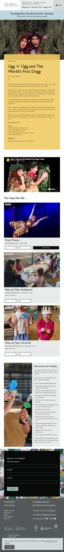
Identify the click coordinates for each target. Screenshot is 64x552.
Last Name (9, 478)
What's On (26, 7)
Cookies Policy (9, 502)
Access (36, 4)
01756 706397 (51, 510)
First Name (9, 469)
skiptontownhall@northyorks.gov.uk (46, 514)
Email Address (13, 461)
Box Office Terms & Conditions (44, 505)
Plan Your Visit (37, 7)
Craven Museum (27, 2)
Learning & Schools (39, 2)
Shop (31, 4)
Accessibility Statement (41, 502)
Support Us (47, 7)
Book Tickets (46, 247)
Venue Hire (25, 4)
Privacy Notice (9, 505)
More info (18, 247)
